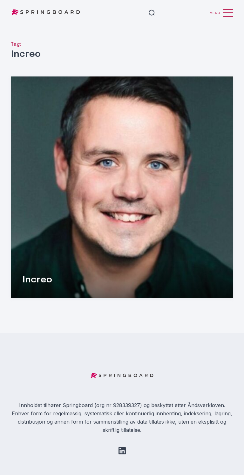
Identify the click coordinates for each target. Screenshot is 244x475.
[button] (152, 13)
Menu (215, 13)
